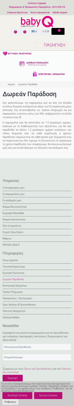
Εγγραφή (42, 3)
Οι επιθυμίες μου (12, 200)
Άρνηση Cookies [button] (48, 395)
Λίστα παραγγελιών (40, 12)
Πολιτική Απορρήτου (14, 311)
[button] (10, 402)
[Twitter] (14, 171)
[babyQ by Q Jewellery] (37, 21)
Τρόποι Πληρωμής (13, 292)
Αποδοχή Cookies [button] (17, 395)
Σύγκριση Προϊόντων (17, 12)
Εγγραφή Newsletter (13, 213)
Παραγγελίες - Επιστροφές (17, 298)
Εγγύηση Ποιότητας (13, 273)
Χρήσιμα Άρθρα (11, 317)
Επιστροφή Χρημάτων (15, 285)
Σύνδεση (32, 3)
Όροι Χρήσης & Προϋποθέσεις (19, 304)
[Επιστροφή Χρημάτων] (34, 74)
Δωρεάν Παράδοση (13, 279)
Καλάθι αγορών (60, 12)
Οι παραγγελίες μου (13, 194)
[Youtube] (30, 171)
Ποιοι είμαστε (10, 260)
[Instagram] (22, 171)
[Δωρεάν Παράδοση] (34, 64)
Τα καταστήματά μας (14, 266)
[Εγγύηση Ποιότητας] (34, 53)
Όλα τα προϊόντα (12, 225)
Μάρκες (7, 238)
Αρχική (11, 84)
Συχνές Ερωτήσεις (13, 232)
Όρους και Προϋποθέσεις (38, 368)
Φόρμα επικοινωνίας (14, 219)
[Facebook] (6, 171)
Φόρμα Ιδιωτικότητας (15, 206)
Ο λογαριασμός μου (13, 187)
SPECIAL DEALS (11, 244)
